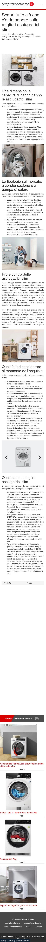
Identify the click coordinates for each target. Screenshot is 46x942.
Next (39, 457)
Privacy (3, 940)
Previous (6, 457)
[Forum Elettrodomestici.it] (22, 718)
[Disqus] (23, 615)
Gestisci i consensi (22, 940)
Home (4, 34)
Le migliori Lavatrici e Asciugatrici (21, 34)
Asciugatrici (6, 36)
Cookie (10, 940)
